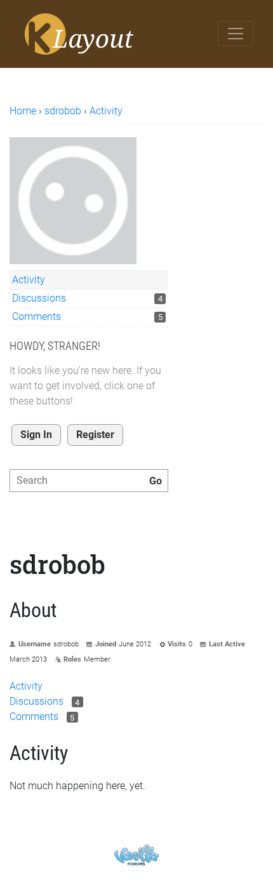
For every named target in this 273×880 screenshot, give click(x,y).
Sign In (36, 435)
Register (95, 435)
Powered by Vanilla (136, 854)
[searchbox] (89, 480)
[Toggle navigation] (235, 33)
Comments (36, 316)
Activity (28, 280)
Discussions (39, 298)
